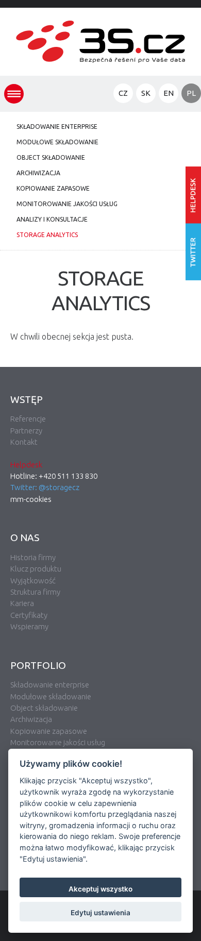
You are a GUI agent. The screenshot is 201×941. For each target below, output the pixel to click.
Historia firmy (33, 557)
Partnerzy (26, 430)
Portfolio (38, 665)
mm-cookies (31, 499)
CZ (123, 93)
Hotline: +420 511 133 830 (53, 476)
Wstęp (26, 399)
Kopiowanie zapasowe (53, 188)
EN (168, 93)
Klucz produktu (35, 568)
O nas (24, 537)
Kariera (22, 603)
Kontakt (24, 442)
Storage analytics (47, 234)
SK (145, 93)
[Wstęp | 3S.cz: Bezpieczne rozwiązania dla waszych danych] (100, 70)
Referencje (28, 418)
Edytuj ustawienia (100, 913)
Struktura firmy (35, 591)
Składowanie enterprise (56, 126)
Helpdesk (26, 464)
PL (191, 93)
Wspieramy (29, 626)
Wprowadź (193, 195)
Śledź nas (193, 252)
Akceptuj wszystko (100, 889)
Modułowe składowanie (57, 142)
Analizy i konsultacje (52, 219)
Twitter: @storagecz (44, 487)
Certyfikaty (28, 615)
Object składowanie (50, 157)
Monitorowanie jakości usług (67, 203)
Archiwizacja (38, 173)
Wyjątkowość (33, 580)
